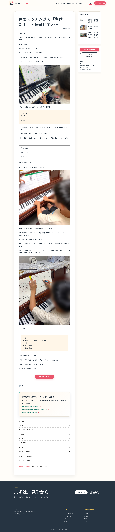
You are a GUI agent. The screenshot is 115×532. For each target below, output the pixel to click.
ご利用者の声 (79, 3)
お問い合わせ (81, 492)
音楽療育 (47, 466)
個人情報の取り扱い (63, 529)
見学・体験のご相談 (100, 3)
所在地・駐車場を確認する (29, 413)
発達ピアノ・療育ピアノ (25, 466)
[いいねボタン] (20, 386)
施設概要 (86, 513)
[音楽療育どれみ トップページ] (19, 3)
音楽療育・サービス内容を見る (31, 406)
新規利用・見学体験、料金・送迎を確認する (34, 410)
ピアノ (34, 466)
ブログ (90, 3)
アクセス (86, 3)
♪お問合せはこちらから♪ (44, 377)
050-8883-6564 (95, 492)
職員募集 (86, 516)
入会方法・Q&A (70, 3)
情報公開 (86, 519)
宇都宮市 (40, 466)
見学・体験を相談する (89, 49)
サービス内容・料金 (60, 3)
